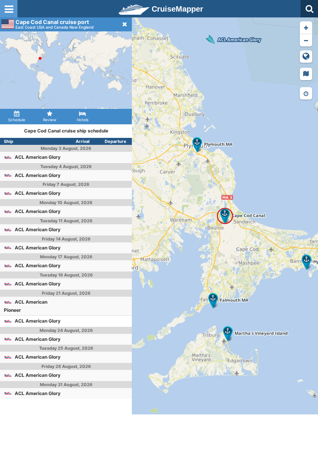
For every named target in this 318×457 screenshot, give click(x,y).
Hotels (82, 119)
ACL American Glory (37, 157)
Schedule (16, 119)
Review (49, 119)
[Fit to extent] (306, 56)
